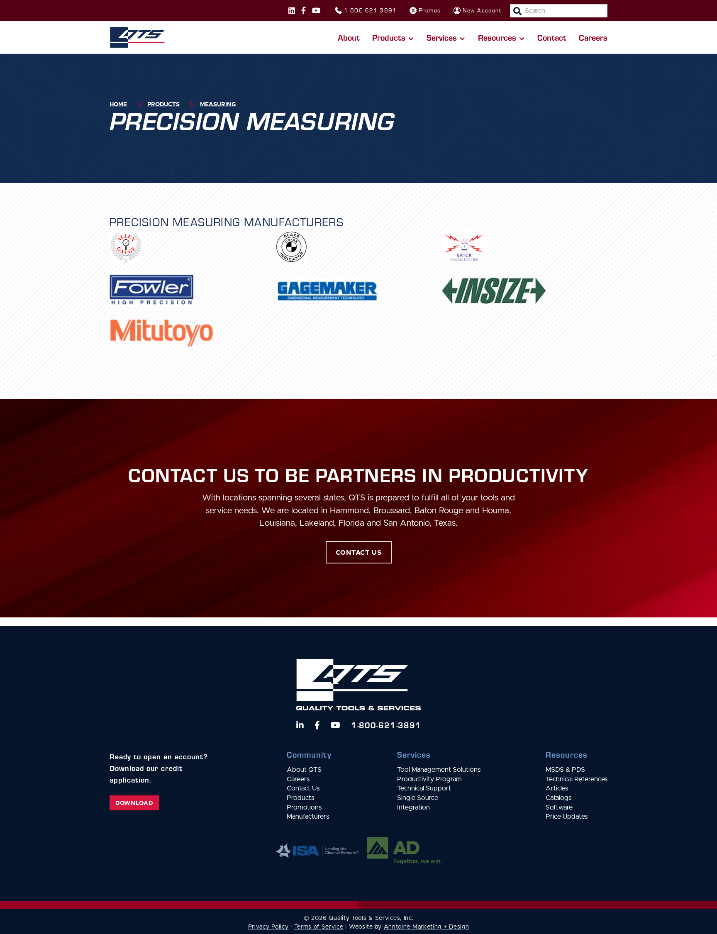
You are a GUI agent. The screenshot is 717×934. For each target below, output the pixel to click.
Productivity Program (429, 779)
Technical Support (424, 788)
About (349, 37)
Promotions (304, 807)
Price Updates (567, 816)
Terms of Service (319, 927)
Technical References (576, 779)
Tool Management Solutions (438, 769)
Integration (413, 807)
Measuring (218, 104)
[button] (393, 37)
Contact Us (303, 788)
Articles (557, 788)
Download (134, 803)
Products (163, 104)
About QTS (304, 769)
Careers (593, 37)
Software (559, 807)
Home (118, 104)
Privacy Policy (268, 927)
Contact (551, 37)
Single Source (417, 798)
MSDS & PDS (565, 769)
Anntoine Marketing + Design (426, 927)
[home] (137, 37)
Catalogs (558, 798)
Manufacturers (308, 816)
